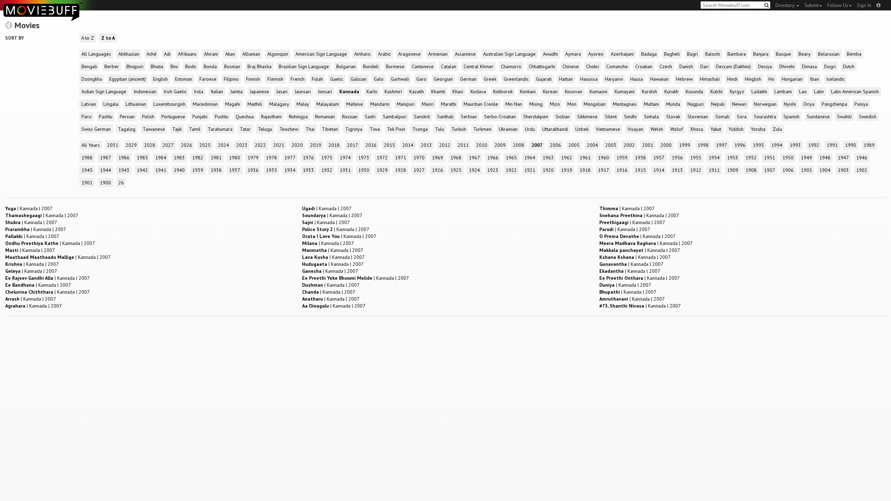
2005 (573, 145)
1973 (363, 157)
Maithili (254, 104)
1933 (308, 170)
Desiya (765, 66)
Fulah (317, 79)
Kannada (349, 91)
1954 (714, 157)
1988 (87, 157)
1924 (474, 170)
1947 (843, 157)
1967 (474, 157)
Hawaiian (659, 79)
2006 (555, 145)
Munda (673, 104)
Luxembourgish (169, 104)
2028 (149, 145)
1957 (658, 157)
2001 (647, 145)
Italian (217, 91)
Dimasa (809, 66)
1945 (87, 170)
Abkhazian (128, 54)
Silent (611, 116)
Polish (148, 116)
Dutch (848, 66)
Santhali (445, 116)
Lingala (110, 104)
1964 (529, 157)
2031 (112, 145)
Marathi (448, 104)
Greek (490, 79)
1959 (622, 157)
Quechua (245, 116)
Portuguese (173, 116)
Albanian (251, 54)
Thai (310, 129)
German (468, 79)
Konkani (528, 91)
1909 (732, 170)
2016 (371, 145)
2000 (666, 145)
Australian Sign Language (509, 54)
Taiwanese (154, 129)
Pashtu (105, 116)
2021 (278, 145)
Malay (303, 104)
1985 (142, 157)
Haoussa (589, 79)
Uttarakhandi (555, 129)
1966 (492, 157)
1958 (640, 157)
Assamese (465, 54)
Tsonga (420, 129)
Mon (571, 104)
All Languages (96, 54)
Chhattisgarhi (542, 66)
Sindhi (630, 116)
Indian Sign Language (103, 91)
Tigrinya (353, 129)
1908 (751, 170)
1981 (216, 157)
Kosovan (573, 91)
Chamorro (511, 66)
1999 (684, 145)
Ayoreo (596, 54)
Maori (428, 104)
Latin (819, 91)
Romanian (325, 116)
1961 (585, 157)
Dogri (830, 66)
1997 (721, 145)
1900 (105, 183)
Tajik (177, 129)
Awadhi (550, 54)
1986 (123, 157)
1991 (832, 145)
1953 (732, 157)
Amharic (362, 54)
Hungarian (792, 79)
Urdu (530, 129)
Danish (686, 66)
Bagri (692, 54)
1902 (861, 170)
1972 (382, 157)
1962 (566, 157)
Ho (771, 79)
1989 (869, 145)
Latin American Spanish (855, 91)
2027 (168, 145)
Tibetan (330, 129)
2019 (315, 145)
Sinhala (651, 116)
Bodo (190, 66)
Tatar (245, 129)
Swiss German (96, 129)
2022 (260, 145)
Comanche (617, 66)
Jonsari (325, 91)
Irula (198, 91)
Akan (230, 54)
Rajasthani (271, 116)
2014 (407, 145)
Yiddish (735, 129)
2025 (205, 145)
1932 (326, 170)
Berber (111, 66)
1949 (806, 157)
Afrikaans (187, 54)
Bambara (736, 54)
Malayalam (327, 104)
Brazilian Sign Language (304, 66)
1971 (400, 157)
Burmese (395, 66)
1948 (824, 157)
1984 (160, 157)
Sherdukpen (535, 116)
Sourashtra (765, 116)
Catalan (448, 66)
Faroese (207, 79)
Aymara (573, 54)
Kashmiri (393, 91)
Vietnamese (608, 129)
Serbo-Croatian (500, 116)
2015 (389, 145)
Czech (666, 66)
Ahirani (211, 54)
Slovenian (697, 116)
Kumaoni (598, 91)
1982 (197, 157)
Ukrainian (508, 129)
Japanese (259, 91)
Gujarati (544, 79)
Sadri (370, 116)
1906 (788, 170)
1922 (511, 170)
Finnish (253, 79)
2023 (241, 145)
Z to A (108, 38)
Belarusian (828, 54)
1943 (123, 170)
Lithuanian (136, 104)
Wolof (676, 129)
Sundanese (818, 116)
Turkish (458, 129)
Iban (814, 79)
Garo (421, 79)
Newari (739, 104)
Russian (349, 116)
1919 (566, 170)
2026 (186, 145)
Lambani (783, 91)
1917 (603, 170)
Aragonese (409, 54)
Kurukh (671, 91)
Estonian (183, 79)
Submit (811, 5)
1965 (511, 157)
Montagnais (625, 104)
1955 (695, 157)
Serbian (469, 116)
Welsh (656, 129)
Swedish (867, 116)
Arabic (384, 54)
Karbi (371, 91)
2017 (352, 145)
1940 (179, 170)
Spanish (791, 116)
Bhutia (157, 66)
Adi (167, 54)
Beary (804, 54)
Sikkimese (587, 116)
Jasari (281, 91)
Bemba (854, 54)
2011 (463, 145)
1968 (456, 157)
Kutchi (716, 91)
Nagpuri (695, 104)
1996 (740, 145)
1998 (703, 145)
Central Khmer (479, 66)
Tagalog (126, 129)
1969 (437, 157)
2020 (297, 145)
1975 (326, 157)
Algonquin (277, 54)
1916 (622, 170)
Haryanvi (614, 79)
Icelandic (835, 79)
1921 (529, 170)
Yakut (715, 129)
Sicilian (562, 116)
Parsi (86, 116)
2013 (426, 145)
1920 (548, 170)
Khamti (438, 91)
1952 (751, 157)
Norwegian (765, 104)
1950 (788, 157)
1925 (456, 170)
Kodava (478, 91)
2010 (481, 145)
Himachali (710, 79)
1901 (87, 183)
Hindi (732, 79)
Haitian (566, 79)
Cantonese (423, 66)
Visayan (635, 129)
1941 (160, 170)
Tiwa (375, 129)
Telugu (265, 129)
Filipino (231, 79)
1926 (437, 170)
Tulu (439, 129)
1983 (179, 157)
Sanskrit (422, 116)
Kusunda (694, 91)
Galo (379, 79)
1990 (850, 145)
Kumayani (624, 91)
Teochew (288, 129)
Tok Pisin (396, 129)
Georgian (443, 79)
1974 (345, 157)
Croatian (643, 66)
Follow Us (837, 5)
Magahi (232, 104)
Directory (785, 5)
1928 (400, 170)
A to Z (87, 38)
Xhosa (696, 129)
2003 (610, 145)
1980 (234, 157)
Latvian (88, 104)
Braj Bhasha (259, 66)
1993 (795, 145)
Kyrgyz (737, 91)
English (160, 79)
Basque (783, 54)
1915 (640, 170)
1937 (234, 170)
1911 (714, 170)
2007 (537, 145)
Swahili (844, 116)
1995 (758, 145)
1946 (861, 157)
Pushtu (221, 116)
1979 (253, 157)
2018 (334, 145)
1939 (197, 170)
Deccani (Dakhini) (733, 66)
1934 (289, 170)
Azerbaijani (622, 54)
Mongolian (595, 104)
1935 (271, 170)
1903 (843, 170)
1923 (492, 170)
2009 (500, 145)
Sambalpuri (395, 116)
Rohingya (298, 116)
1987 (105, 157)
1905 (806, 170)
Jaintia (236, 91)
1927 (419, 170)
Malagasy (279, 104)
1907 (769, 170)
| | (29, 208)
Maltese (354, 104)
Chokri (592, 66)
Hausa (636, 79)
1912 (695, 170)
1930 (363, 170)
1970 (419, 157)
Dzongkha (91, 79)
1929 (382, 170)
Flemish (275, 79)
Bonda (210, 66)
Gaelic (336, 79)
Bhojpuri (134, 66)
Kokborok (503, 91)
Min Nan (513, 104)
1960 (603, 157)
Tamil (194, 129)
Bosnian (232, 66)
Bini (174, 66)
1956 (677, 157)
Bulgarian (346, 66)
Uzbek (582, 129)
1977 (289, 157)
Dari (704, 66)
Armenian (438, 54)
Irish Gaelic (175, 91)
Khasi (457, 91)
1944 (105, 170)
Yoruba (758, 129)
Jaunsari (303, 91)
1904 (824, 170)
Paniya (861, 104)
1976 (308, 157)
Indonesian (145, 91)
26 (121, 183)
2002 (629, 145)
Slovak (673, 116)
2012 (444, 145)
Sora (742, 116)
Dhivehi (787, 66)
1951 (769, 157)
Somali (722, 116)
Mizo (555, 104)
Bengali (89, 66)
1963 (548, 157)
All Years (90, 145)
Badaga (649, 54)
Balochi (712, 54)
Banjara (760, 54)
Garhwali (400, 79)
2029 (131, 145)
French (298, 79)
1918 (585, 170)
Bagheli (672, 54)
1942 (142, 170)
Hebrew (684, 79)
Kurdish (649, 91)
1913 (677, 170)
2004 (592, 145)
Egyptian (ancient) (127, 79)
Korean (550, 91)
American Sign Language (321, 54)
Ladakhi (759, 91)
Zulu (777, 129)
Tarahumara (220, 129)
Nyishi (790, 104)
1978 (271, 157)
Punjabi (199, 116)
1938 (216, 170)
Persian (127, 116)
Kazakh (416, 91)
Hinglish (753, 79)
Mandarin (379, 104)
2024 (223, 145)
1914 (658, 170)
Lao (803, 91)
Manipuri (406, 104)
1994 (776, 145)
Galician (358, 79)
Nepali (718, 104)
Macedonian (205, 104)
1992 (813, 145)
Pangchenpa (834, 104)
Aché (152, 54)
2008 (518, 145)
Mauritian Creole (481, 104)
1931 (345, 170)
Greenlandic (516, 79)
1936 (253, 170)
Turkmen (482, 129)
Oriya (808, 104)
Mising (536, 104)
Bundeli (371, 66)
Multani (651, 104)
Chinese (570, 66)
